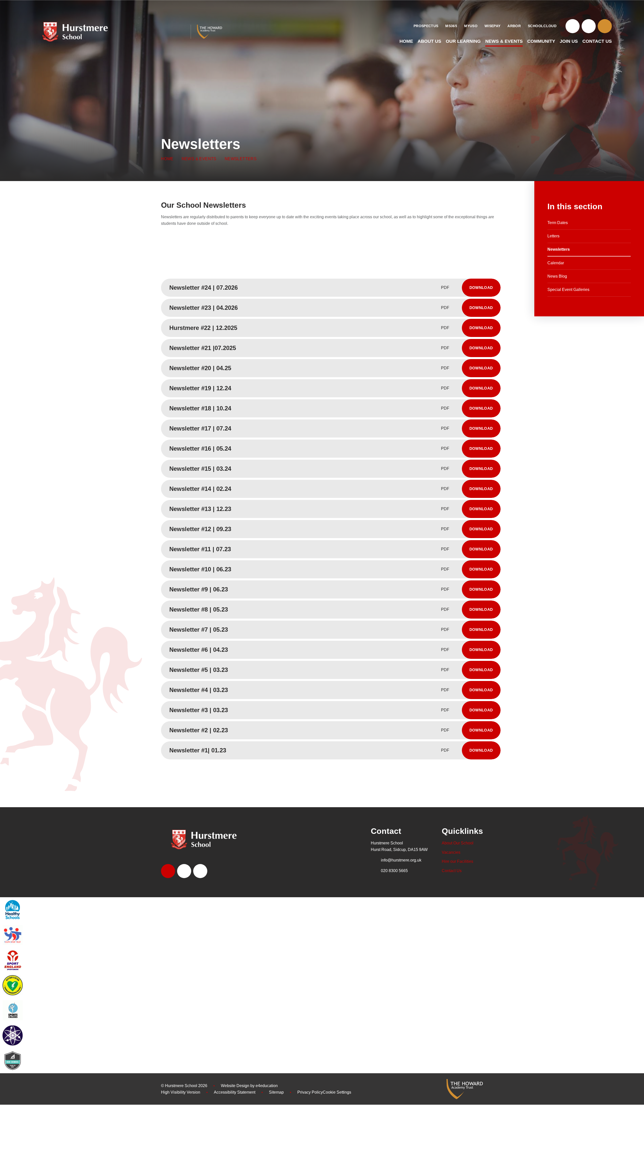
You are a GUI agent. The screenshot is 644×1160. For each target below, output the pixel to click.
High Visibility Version (180, 1092)
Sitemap (276, 1092)
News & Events (199, 159)
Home (167, 159)
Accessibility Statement (234, 1092)
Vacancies (451, 852)
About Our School (457, 843)
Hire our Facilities (457, 861)
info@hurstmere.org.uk (401, 860)
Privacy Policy (310, 1092)
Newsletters (241, 159)
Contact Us (452, 871)
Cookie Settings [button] (337, 1092)
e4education (267, 1086)
